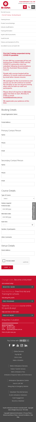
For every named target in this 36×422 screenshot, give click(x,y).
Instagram (21, 345)
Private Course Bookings (8, 23)
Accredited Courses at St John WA (10, 46)
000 (34, 1)
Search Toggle (29, 7)
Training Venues (5, 19)
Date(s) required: (6, 203)
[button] (34, 211)
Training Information (6, 31)
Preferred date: (5, 206)
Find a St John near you (9, 332)
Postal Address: (6, 122)
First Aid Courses (5, 12)
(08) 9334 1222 (31, 3)
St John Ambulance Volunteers (18, 395)
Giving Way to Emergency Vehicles (18, 386)
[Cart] (25, 7)
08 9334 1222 (11, 326)
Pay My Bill (18, 354)
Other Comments (6, 237)
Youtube (18, 345)
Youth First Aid (5, 38)
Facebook (9, 345)
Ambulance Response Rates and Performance (18, 375)
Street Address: (5, 250)
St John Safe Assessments (8, 34)
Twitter (13, 345)
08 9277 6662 (11, 328)
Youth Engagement (18, 398)
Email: (3, 151)
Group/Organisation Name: (9, 114)
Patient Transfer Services (18, 369)
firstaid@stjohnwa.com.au (12, 97)
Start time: (4, 222)
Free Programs (8, 301)
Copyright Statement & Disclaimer (13, 413)
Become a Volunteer (18, 401)
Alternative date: (6, 214)
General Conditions (24, 415)
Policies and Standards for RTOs (10, 42)
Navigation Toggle (33, 7)
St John (5, 5)
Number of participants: (8, 229)
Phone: (3, 143)
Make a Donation (18, 360)
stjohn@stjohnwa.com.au (14, 329)
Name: (3, 135)
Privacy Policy (27, 413)
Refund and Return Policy (10, 415)
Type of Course (6, 195)
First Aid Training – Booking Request (11, 15)
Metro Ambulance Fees (18, 372)
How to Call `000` (18, 383)
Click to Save (18, 357)
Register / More (9, 287)
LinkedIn (26, 345)
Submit (6, 267)
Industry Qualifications (7, 27)
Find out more (8, 315)
